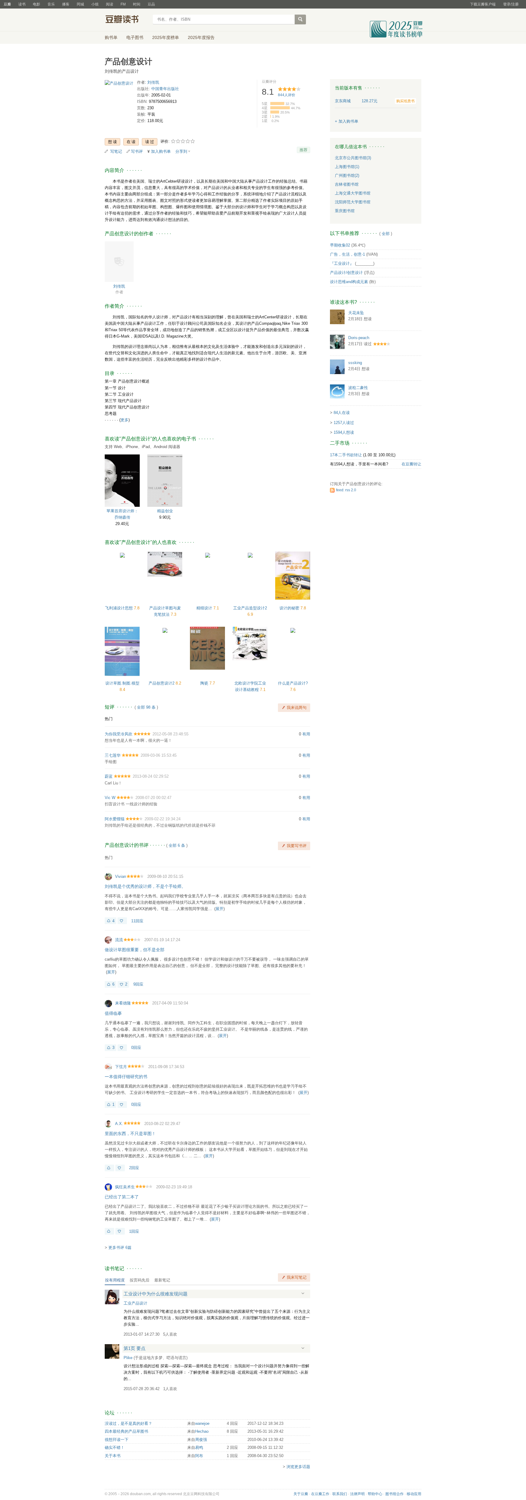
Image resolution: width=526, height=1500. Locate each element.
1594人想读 (344, 432)
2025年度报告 (201, 37)
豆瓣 (7, 4)
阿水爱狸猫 (114, 819)
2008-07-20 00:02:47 (153, 797)
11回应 (137, 921)
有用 (306, 734)
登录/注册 (511, 4)
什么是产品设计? (293, 683)
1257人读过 (344, 422)
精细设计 (204, 608)
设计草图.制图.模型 (122, 683)
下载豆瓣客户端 (483, 4)
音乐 (51, 4)
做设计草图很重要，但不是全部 (134, 949)
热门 (109, 719)
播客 (65, 4)
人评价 (286, 95)
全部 (386, 233)
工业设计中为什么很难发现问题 (156, 1293)
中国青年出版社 (165, 88)
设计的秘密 (289, 608)
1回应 (134, 1231)
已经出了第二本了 (122, 1196)
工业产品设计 (135, 1303)
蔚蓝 (109, 776)
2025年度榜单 (165, 37)
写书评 (137, 151)
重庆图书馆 (345, 211)
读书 (22, 4)
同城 (80, 4)
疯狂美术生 (125, 1187)
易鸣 (199, 1447)
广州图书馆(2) (347, 175)
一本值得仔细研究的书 (126, 1076)
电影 (36, 4)
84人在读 (342, 412)
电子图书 (134, 37)
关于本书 (113, 1455)
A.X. (119, 1123)
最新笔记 (162, 1280)
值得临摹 (113, 1013)
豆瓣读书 (127, 20)
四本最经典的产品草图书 (126, 1431)
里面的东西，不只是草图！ (130, 1133)
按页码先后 (139, 1280)
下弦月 (121, 1066)
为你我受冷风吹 (118, 734)
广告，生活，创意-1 (347, 254)
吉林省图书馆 (347, 184)
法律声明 (357, 1494)
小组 (95, 4)
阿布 (199, 1455)
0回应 (136, 1047)
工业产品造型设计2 (250, 608)
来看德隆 (123, 1003)
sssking (355, 362)
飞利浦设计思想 (119, 608)
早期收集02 (340, 245)
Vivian (120, 876)
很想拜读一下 (116, 1439)
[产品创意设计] (119, 84)
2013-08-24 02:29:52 (151, 776)
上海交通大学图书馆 (352, 193)
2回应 (134, 1167)
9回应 (138, 984)
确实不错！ (114, 1447)
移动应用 (414, 1494)
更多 (124, 420)
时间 (136, 4)
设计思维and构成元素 (349, 281)
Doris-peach (358, 337)
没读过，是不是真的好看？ (128, 1423)
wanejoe (202, 1423)
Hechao (202, 1431)
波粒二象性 (358, 387)
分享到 (181, 151)
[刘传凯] (119, 261)
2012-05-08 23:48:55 (170, 734)
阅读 (109, 4)
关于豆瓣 (300, 1494)
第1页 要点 (135, 1348)
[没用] (122, 920)
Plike (128, 1357)
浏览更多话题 (298, 1466)
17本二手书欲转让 (346, 455)
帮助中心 (375, 1494)
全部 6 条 (177, 845)
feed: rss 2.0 (346, 490)
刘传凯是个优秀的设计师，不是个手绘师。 (145, 886)
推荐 (303, 150)
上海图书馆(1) (347, 166)
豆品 (151, 4)
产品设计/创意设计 (346, 272)
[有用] (109, 1168)
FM (123, 4)
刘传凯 (153, 82)
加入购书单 (161, 151)
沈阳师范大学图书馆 (352, 202)
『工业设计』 (342, 263)
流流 (119, 940)
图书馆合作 (394, 1494)
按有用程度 (115, 1280)
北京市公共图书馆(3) (353, 158)
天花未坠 (356, 312)
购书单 (111, 37)
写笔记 (116, 151)
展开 (219, 908)
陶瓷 (204, 683)
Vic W (110, 797)
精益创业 (165, 511)
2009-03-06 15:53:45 (159, 755)
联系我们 (339, 1494)
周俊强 (201, 1439)
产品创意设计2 (162, 683)
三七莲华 (113, 755)
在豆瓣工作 (320, 1494)
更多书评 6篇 (120, 1247)
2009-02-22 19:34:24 (163, 819)
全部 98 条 (146, 707)
